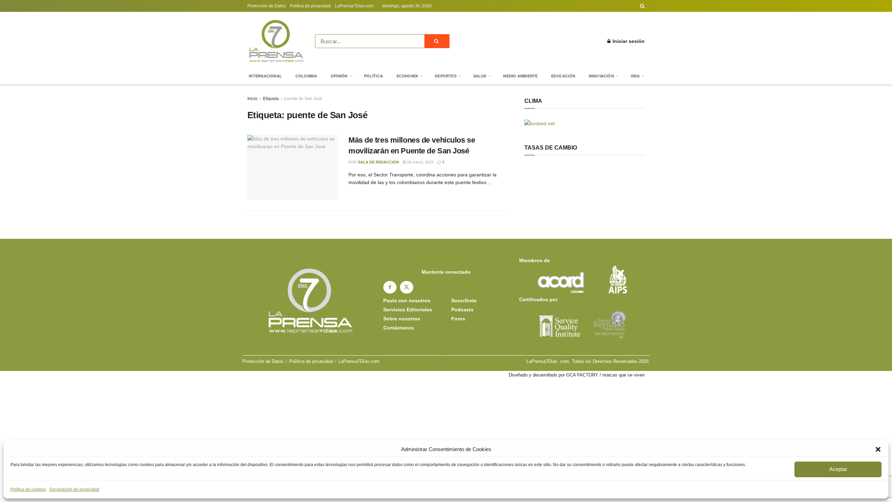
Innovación (601, 76)
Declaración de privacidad (74, 489)
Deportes (445, 76)
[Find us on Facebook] (390, 287)
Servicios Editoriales (407, 309)
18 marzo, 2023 (419, 162)
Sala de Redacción (378, 162)
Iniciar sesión (628, 41)
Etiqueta (271, 98)
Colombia (306, 76)
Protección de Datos (266, 5)
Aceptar (838, 469)
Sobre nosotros (401, 318)
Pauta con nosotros (406, 300)
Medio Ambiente (520, 76)
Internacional (265, 76)
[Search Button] (642, 6)
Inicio (252, 98)
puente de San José (303, 98)
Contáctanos (398, 327)
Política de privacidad (310, 5)
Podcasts (462, 309)
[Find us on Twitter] (406, 287)
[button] (878, 449)
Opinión (339, 76)
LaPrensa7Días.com (354, 5)
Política (373, 76)
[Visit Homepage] (276, 41)
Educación (563, 76)
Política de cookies (28, 489)
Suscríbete (464, 300)
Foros (458, 318)
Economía (407, 76)
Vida (635, 76)
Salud (480, 76)
